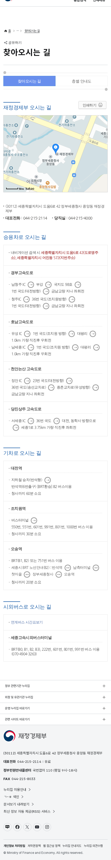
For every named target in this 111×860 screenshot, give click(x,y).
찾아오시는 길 (32, 31)
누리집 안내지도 (71, 846)
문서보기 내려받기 (16, 804)
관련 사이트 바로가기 (17, 719)
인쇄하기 (90, 105)
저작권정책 (34, 846)
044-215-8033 (23, 779)
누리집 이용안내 (15, 789)
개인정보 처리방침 (14, 846)
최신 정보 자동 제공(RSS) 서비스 (27, 811)
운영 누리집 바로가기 (17, 708)
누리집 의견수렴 (93, 846)
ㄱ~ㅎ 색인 (11, 797)
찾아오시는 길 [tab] (29, 81)
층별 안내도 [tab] (81, 81)
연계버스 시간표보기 (27, 622)
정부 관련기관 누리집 (17, 686)
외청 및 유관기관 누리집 (19, 697)
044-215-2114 (29, 761)
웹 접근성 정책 (51, 846)
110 (49, 770)
